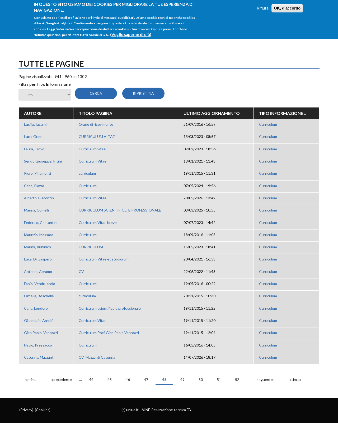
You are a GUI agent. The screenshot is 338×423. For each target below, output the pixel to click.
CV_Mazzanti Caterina (97, 357)
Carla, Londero (36, 308)
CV (81, 271)
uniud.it (132, 409)
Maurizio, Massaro (38, 234)
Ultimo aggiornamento (212, 113)
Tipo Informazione (281, 113)
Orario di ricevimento (96, 124)
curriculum (87, 173)
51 (219, 379)
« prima (30, 379)
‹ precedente (61, 379)
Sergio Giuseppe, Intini (43, 161)
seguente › (266, 379)
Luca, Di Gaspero (38, 259)
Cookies (42, 409)
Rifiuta (263, 8)
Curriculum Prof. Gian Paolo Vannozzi (109, 332)
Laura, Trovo (34, 149)
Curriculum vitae (92, 149)
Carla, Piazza (34, 185)
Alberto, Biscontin (39, 198)
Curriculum (268, 124)
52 (237, 379)
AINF (146, 409)
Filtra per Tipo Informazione (44, 84)
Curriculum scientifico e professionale (110, 308)
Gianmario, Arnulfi (38, 320)
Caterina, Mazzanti (39, 357)
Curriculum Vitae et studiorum (104, 259)
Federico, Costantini (40, 222)
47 (146, 379)
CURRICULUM (91, 247)
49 (182, 379)
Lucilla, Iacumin (36, 124)
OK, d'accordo (287, 8)
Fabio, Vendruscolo (39, 283)
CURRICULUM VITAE (97, 136)
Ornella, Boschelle (39, 296)
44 (91, 379)
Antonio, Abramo (38, 271)
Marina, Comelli (36, 210)
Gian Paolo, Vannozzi (41, 332)
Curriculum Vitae (92, 161)
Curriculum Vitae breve (98, 222)
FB (189, 409)
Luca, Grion (33, 136)
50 (201, 379)
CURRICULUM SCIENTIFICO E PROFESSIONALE (120, 210)
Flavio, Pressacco (38, 345)
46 (128, 379)
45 (109, 379)
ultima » (295, 379)
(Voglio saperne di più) (130, 34)
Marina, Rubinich (37, 247)
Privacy (26, 409)
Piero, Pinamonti (37, 173)
